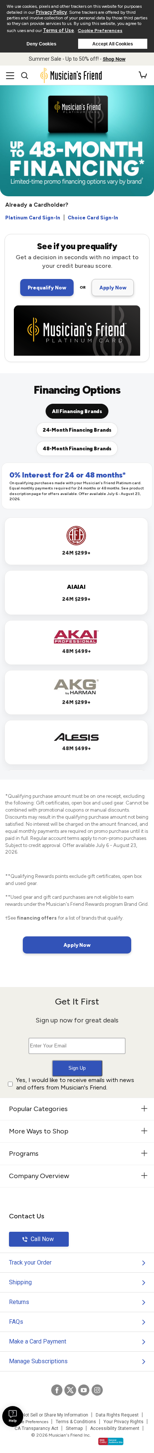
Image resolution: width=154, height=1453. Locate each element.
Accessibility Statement (114, 1428)
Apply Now (112, 288)
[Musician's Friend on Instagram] (97, 1390)
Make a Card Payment (37, 1341)
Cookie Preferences (100, 30)
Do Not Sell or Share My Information (51, 1415)
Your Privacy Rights (124, 1421)
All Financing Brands (77, 411)
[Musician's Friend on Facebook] (57, 1390)
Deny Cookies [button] (41, 44)
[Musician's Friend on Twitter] (70, 1390)
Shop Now (114, 59)
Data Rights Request (117, 1415)
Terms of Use (58, 30)
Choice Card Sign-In (93, 218)
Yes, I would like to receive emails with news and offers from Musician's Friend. (75, 1083)
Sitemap (74, 1428)
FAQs (16, 1321)
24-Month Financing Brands (77, 430)
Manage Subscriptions (38, 1361)
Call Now (42, 1239)
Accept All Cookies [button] (112, 44)
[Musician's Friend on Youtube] (83, 1390)
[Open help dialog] (12, 1416)
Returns (19, 1302)
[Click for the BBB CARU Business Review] (110, 1441)
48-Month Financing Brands (77, 448)
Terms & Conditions (76, 1421)
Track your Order (30, 1262)
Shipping (20, 1282)
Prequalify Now (47, 288)
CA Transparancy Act (36, 1428)
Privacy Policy (51, 12)
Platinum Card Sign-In (32, 218)
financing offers (37, 918)
